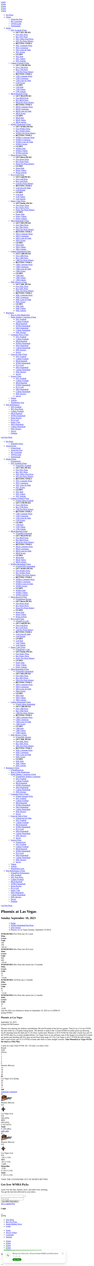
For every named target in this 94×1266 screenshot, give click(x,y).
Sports (8, 28)
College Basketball (18, 702)
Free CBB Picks (22, 709)
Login (3, 2)
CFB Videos (20, 527)
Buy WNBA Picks (23, 573)
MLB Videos (21, 560)
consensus (5, 1092)
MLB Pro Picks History (25, 542)
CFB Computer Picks (24, 514)
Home (13, 923)
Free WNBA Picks (23, 571)
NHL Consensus (22, 752)
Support (9, 1237)
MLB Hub (20, 558)
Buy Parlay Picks (22, 656)
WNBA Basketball (18, 564)
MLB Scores (21, 553)
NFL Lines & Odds (23, 485)
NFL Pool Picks (17, 877)
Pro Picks (9, 15)
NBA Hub (20, 696)
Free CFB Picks (22, 505)
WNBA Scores (21, 586)
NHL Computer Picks (24, 750)
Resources (10, 313)
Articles (14, 866)
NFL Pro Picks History (24, 476)
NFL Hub (19, 492)
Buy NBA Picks (22, 678)
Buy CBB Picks (22, 711)
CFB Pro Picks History (25, 509)
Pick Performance (13, 405)
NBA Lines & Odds (23, 689)
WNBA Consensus (23, 582)
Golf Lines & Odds (23, 634)
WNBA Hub (21, 590)
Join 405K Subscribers (10, 1201)
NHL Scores (20, 757)
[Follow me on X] (8, 1243)
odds (3, 1131)
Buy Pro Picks (11, 1222)
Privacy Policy (11, 1233)
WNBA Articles (22, 595)
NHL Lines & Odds (23, 755)
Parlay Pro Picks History (25, 658)
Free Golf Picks (22, 625)
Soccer (18, 814)
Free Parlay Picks (22, 654)
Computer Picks (17, 794)
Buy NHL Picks (22, 744)
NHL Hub (20, 761)
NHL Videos (21, 763)
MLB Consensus (22, 549)
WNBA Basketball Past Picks (22, 925)
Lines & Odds (16, 816)
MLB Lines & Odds (23, 551)
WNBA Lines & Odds (24, 584)
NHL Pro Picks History (25, 746)
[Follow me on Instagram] (8, 1245)
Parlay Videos (21, 665)
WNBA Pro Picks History (26, 575)
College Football (17, 498)
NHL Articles (21, 766)
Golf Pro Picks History (24, 630)
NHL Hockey (16, 735)
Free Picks (10, 1220)
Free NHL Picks (22, 741)
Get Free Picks (6, 437)
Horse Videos (21, 614)
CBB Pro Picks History (25, 713)
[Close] (2, 1264)
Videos (13, 864)
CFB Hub (19, 525)
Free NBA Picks (22, 676)
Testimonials (15, 457)
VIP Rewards (16, 455)
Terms (8, 1230)
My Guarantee (16, 452)
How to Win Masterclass (20, 772)
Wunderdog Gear (17, 869)
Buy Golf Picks (22, 628)
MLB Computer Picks (24, 547)
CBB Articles (21, 733)
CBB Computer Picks (24, 717)
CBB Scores (20, 724)
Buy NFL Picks (22, 472)
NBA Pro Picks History (25, 680)
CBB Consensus (22, 720)
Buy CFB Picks (22, 507)
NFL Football (16, 463)
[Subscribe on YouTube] (8, 1241)
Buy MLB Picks (22, 540)
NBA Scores (20, 691)
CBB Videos (21, 731)
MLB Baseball (17, 531)
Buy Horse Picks (22, 606)
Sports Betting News (14, 1224)
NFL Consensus (22, 483)
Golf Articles (21, 645)
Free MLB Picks (22, 538)
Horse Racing (16, 597)
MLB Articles (21, 562)
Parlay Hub (20, 663)
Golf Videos (20, 643)
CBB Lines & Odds (23, 722)
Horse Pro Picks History (25, 608)
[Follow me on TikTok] (8, 1250)
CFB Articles (21, 529)
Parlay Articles (21, 667)
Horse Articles (21, 617)
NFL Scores (20, 487)
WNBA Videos (22, 593)
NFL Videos (20, 494)
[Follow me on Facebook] (8, 1248)
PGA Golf (15, 619)
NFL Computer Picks (24, 481)
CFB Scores (20, 520)
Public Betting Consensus (21, 774)
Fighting (14, 901)
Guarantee (10, 1235)
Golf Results (20, 636)
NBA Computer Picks (24, 685)
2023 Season (16, 928)
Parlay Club (15, 647)
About (8, 17)
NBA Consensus (22, 687)
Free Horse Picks (22, 604)
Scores (13, 840)
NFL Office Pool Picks (24, 474)
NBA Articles (21, 700)
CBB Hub (20, 728)
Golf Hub (19, 641)
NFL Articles (21, 496)
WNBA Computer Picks (25, 579)
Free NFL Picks (22, 470)
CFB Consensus (22, 516)
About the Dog (16, 450)
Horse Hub (20, 612)
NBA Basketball (17, 669)
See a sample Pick (8, 1204)
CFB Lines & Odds (23, 518)
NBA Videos (21, 698)
